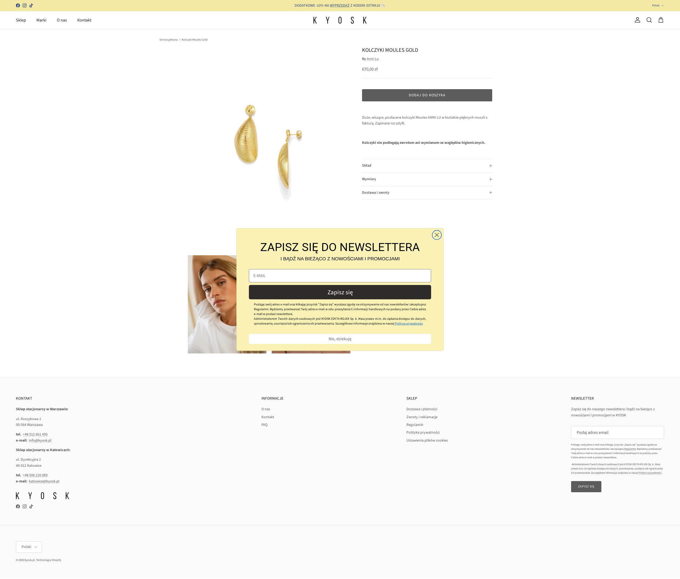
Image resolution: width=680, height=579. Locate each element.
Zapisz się (340, 292)
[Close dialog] (436, 235)
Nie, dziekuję (340, 339)
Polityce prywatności (409, 323)
